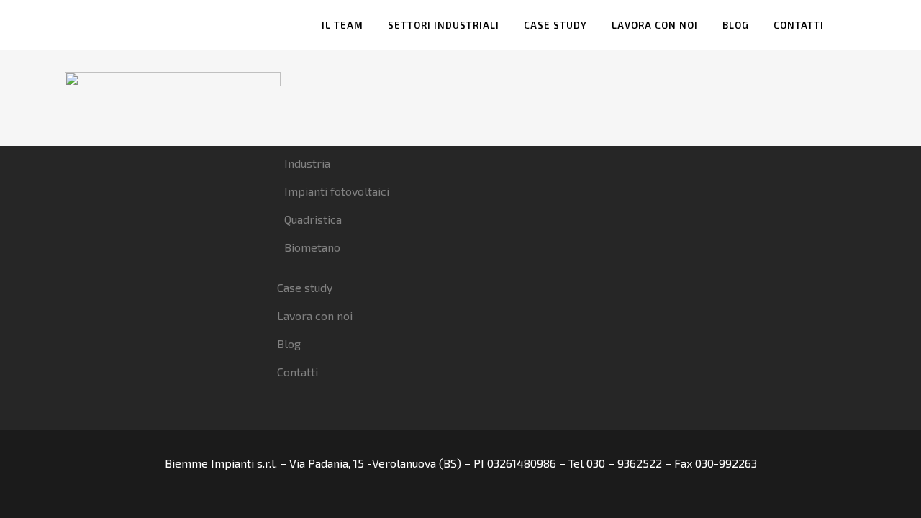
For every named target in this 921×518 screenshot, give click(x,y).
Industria (307, 163)
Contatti (297, 371)
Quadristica (313, 219)
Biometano (312, 247)
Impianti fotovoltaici (336, 191)
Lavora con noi (315, 315)
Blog (289, 343)
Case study (304, 287)
